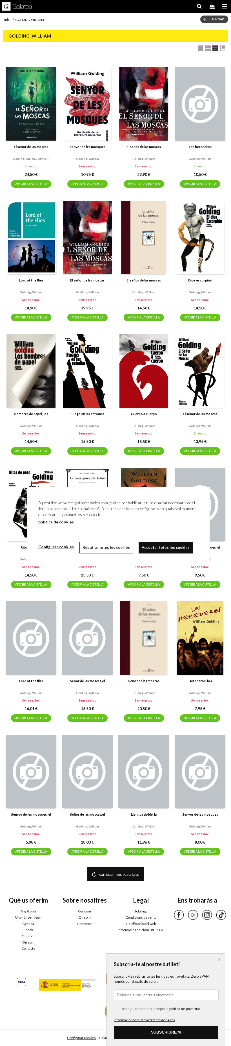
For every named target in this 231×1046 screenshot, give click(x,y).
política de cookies (56, 521)
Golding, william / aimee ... (31, 158)
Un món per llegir (28, 917)
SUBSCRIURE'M (166, 1032)
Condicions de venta (141, 917)
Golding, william (87, 158)
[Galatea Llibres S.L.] (17, 7)
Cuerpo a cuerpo (144, 414)
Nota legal (141, 911)
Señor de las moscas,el (87, 681)
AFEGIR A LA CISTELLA (31, 183)
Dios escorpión (200, 280)
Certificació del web (141, 923)
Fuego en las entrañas (87, 414)
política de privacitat (184, 1009)
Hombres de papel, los (31, 414)
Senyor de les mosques (87, 147)
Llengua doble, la (144, 814)
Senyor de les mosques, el (31, 814)
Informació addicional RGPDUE (141, 930)
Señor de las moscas (143, 681)
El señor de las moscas (31, 147)
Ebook (28, 930)
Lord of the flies (31, 280)
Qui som (28, 936)
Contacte (28, 948)
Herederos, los (200, 681)
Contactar (84, 923)
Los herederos (200, 147)
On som (28, 942)
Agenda (28, 923)
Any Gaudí (28, 911)
